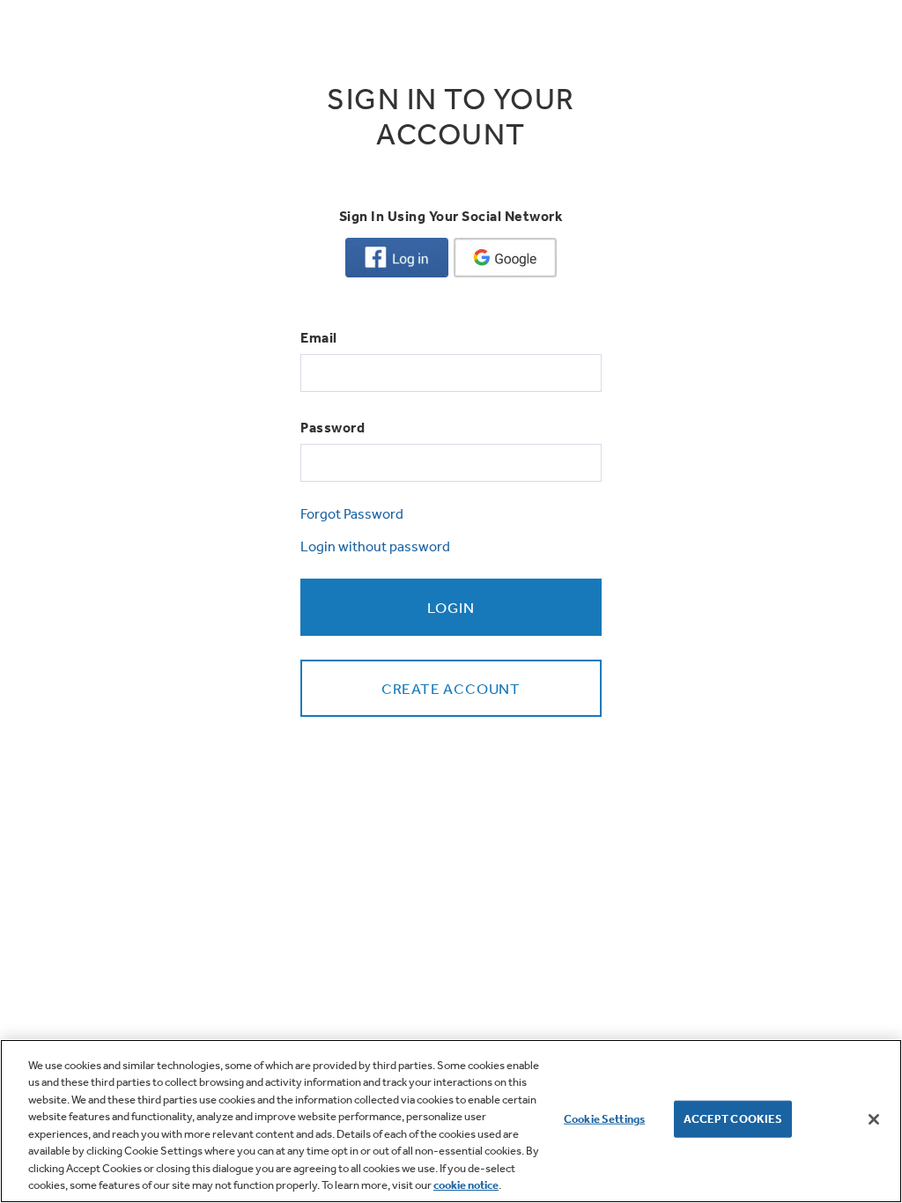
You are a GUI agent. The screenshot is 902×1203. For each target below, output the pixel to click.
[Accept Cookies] (873, 1119)
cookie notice (466, 1185)
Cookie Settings (604, 1119)
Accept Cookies (733, 1119)
